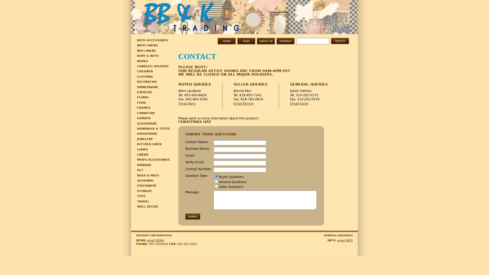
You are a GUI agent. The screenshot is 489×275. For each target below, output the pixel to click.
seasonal (145, 180)
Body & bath (147, 56)
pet (140, 170)
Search (340, 40)
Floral (143, 97)
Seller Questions (231, 187)
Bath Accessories (152, 40)
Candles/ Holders (153, 66)
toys (141, 196)
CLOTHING (145, 76)
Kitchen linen (149, 144)
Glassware (147, 123)
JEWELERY (145, 139)
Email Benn (187, 103)
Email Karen (299, 103)
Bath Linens (147, 45)
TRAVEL (143, 201)
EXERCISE (144, 92)
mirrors (144, 165)
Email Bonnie (243, 103)
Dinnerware (147, 87)
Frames (143, 107)
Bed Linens (146, 50)
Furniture (146, 113)
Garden (143, 118)
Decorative (147, 82)
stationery (146, 185)
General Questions (233, 182)
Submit (193, 216)
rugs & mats (148, 175)
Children (145, 71)
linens (142, 154)
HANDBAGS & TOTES (153, 128)
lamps (142, 149)
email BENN (155, 240)
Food (141, 102)
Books (142, 61)
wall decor (147, 206)
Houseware (147, 133)
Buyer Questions (231, 177)
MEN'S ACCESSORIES (153, 159)
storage (144, 191)
